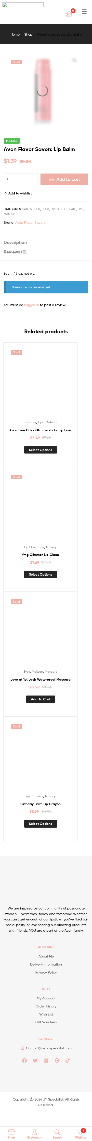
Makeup (9, 214)
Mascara (51, 671)
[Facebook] (24, 1060)
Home (15, 34)
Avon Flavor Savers (30, 222)
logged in (31, 305)
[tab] (46, 242)
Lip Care (57, 209)
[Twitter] (35, 1060)
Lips (80, 209)
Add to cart (68, 179)
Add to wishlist (20, 193)
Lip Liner (30, 422)
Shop (28, 34)
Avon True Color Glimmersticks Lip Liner (40, 430)
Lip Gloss (30, 547)
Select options (40, 450)
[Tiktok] (67, 1060)
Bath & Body (31, 209)
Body (45, 209)
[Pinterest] (57, 1060)
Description (15, 242)
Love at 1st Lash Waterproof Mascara (41, 679)
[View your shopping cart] (69, 13)
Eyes (27, 671)
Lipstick (37, 796)
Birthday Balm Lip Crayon (40, 804)
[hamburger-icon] (84, 12)
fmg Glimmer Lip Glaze (40, 554)
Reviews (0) (15, 252)
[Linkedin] (46, 1060)
